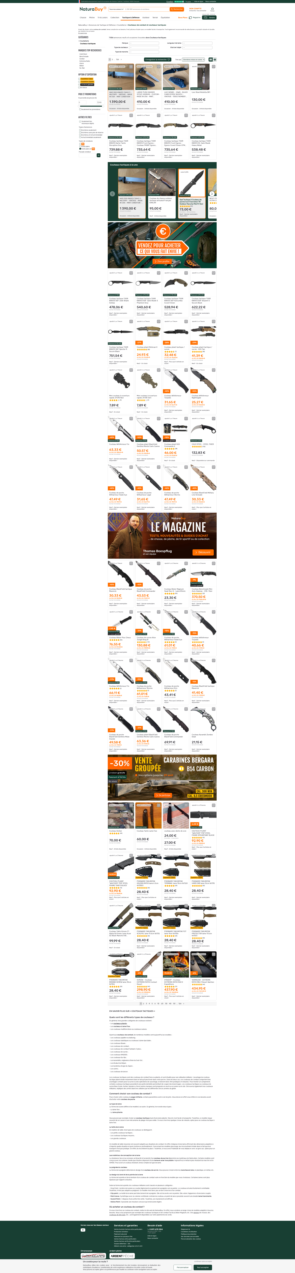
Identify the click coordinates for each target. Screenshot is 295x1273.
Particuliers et (87, 149)
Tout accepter (203, 1267)
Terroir (155, 18)
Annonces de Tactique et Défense (102, 25)
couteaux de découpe (117, 1215)
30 (166, 1004)
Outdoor (145, 18)
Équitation (165, 18)
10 (158, 1004)
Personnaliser (183, 1267)
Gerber (82, 59)
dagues (196, 1213)
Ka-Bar (82, 68)
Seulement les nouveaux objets (88, 122)
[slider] (79, 106)
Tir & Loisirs (103, 18)
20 (162, 1004)
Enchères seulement (88, 130)
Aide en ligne (198, 1)
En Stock (83, 87)
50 (174, 1004)
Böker (82, 66)
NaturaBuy (82, 25)
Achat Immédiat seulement (91, 137)
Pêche (92, 18)
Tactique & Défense (130, 18)
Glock (82, 63)
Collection (115, 18)
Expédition (87, 79)
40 (170, 1004)
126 (117, 59)
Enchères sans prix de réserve (92, 132)
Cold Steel (83, 54)
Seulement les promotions (90, 109)
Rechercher (178, 9)
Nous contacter (210, 1)
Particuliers (85, 146)
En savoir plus (82, 33)
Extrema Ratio (85, 61)
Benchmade (84, 56)
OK (98, 155)
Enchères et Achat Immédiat (91, 135)
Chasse (83, 18)
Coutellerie (121, 25)
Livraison (87, 84)
